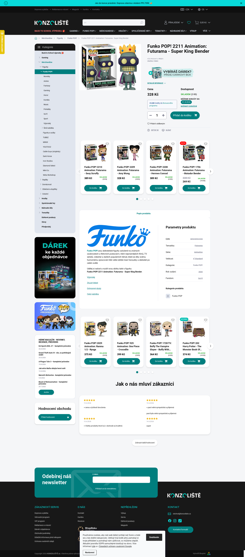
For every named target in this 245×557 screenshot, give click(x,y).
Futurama (199, 246)
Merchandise (47, 62)
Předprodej (46, 227)
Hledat (141, 22)
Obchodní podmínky (42, 533)
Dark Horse (47, 156)
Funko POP (177, 296)
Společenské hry (48, 203)
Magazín (75, 9)
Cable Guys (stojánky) (51, 151)
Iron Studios (48, 161)
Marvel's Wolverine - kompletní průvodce (55, 375)
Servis (123, 517)
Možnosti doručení (189, 106)
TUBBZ (45, 137)
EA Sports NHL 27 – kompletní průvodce (55, 346)
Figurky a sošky (49, 133)
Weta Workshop (49, 175)
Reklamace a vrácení (60, 9)
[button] (137, 199)
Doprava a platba (41, 9)
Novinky (47, 76)
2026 (201, 272)
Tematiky (45, 213)
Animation (198, 252)
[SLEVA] (194, 152)
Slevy (44, 222)
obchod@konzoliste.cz (182, 514)
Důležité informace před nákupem (48, 537)
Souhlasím (154, 537)
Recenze (81, 521)
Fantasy (47, 86)
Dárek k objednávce (42, 529)
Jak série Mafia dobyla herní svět (52, 368)
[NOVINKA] (194, 328)
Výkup (123, 513)
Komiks (47, 100)
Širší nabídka (49, 128)
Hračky (44, 198)
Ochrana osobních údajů (44, 541)
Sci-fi (45, 114)
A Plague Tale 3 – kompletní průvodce (54, 362)
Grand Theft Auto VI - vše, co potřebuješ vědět (55, 354)
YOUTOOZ (47, 147)
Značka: (152, 61)
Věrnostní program (42, 517)
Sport (46, 119)
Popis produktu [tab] (144, 213)
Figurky (45, 67)
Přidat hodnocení (48, 417)
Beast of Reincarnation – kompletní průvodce (53, 383)
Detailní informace (155, 83)
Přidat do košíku (182, 115)
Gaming (45, 58)
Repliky (45, 180)
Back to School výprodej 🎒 (53, 53)
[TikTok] (180, 520)
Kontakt (81, 513)
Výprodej (47, 123)
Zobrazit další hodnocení (145, 443)
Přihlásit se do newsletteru (105, 489)
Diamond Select (49, 166)
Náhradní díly (47, 208)
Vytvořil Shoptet (199, 553)
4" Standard (198, 259)
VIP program (40, 521)
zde (93, 546)
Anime (46, 81)
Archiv (46, 392)
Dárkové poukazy (49, 217)
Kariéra (86, 9)
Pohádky (47, 109)
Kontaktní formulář (180, 530)
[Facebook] (170, 520)
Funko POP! (47, 72)
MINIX (45, 142)
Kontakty (96, 9)
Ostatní (45, 194)
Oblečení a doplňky (49, 189)
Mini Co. (46, 170)
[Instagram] (175, 520)
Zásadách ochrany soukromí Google (115, 546)
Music (46, 104)
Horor (46, 95)
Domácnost (47, 184)
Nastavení (89, 552)
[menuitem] (51, 31)
